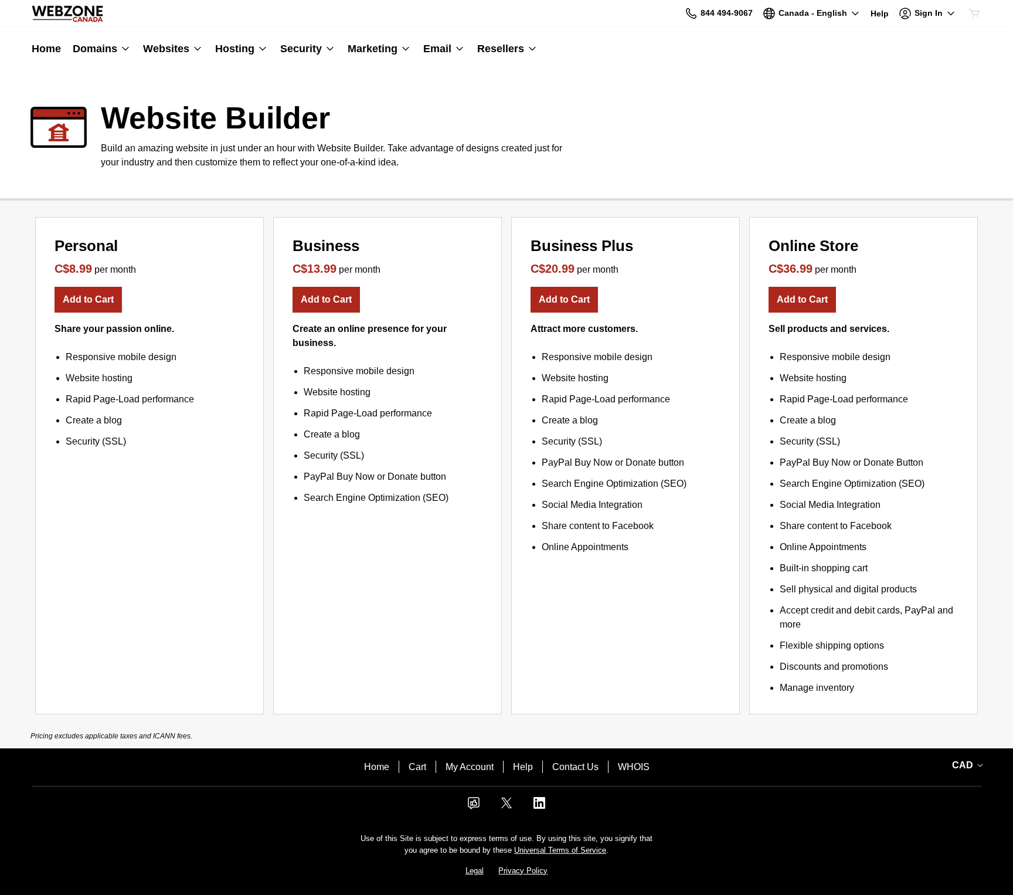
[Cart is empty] (974, 13)
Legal (474, 870)
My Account (470, 767)
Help (523, 767)
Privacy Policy (523, 870)
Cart (417, 767)
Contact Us (575, 767)
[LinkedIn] (539, 807)
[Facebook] (474, 807)
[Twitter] (506, 807)
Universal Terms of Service (560, 850)
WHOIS (634, 767)
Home (376, 767)
